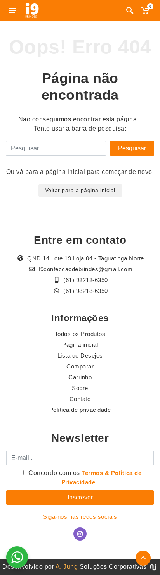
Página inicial (80, 344)
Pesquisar (132, 148)
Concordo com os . (84, 477)
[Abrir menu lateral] (13, 10)
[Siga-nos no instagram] (80, 534)
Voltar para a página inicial (80, 190)
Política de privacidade (80, 409)
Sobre (80, 388)
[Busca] (129, 10)
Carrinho (80, 377)
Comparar (80, 366)
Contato (80, 399)
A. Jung (67, 566)
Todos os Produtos (80, 334)
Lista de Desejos (80, 355)
